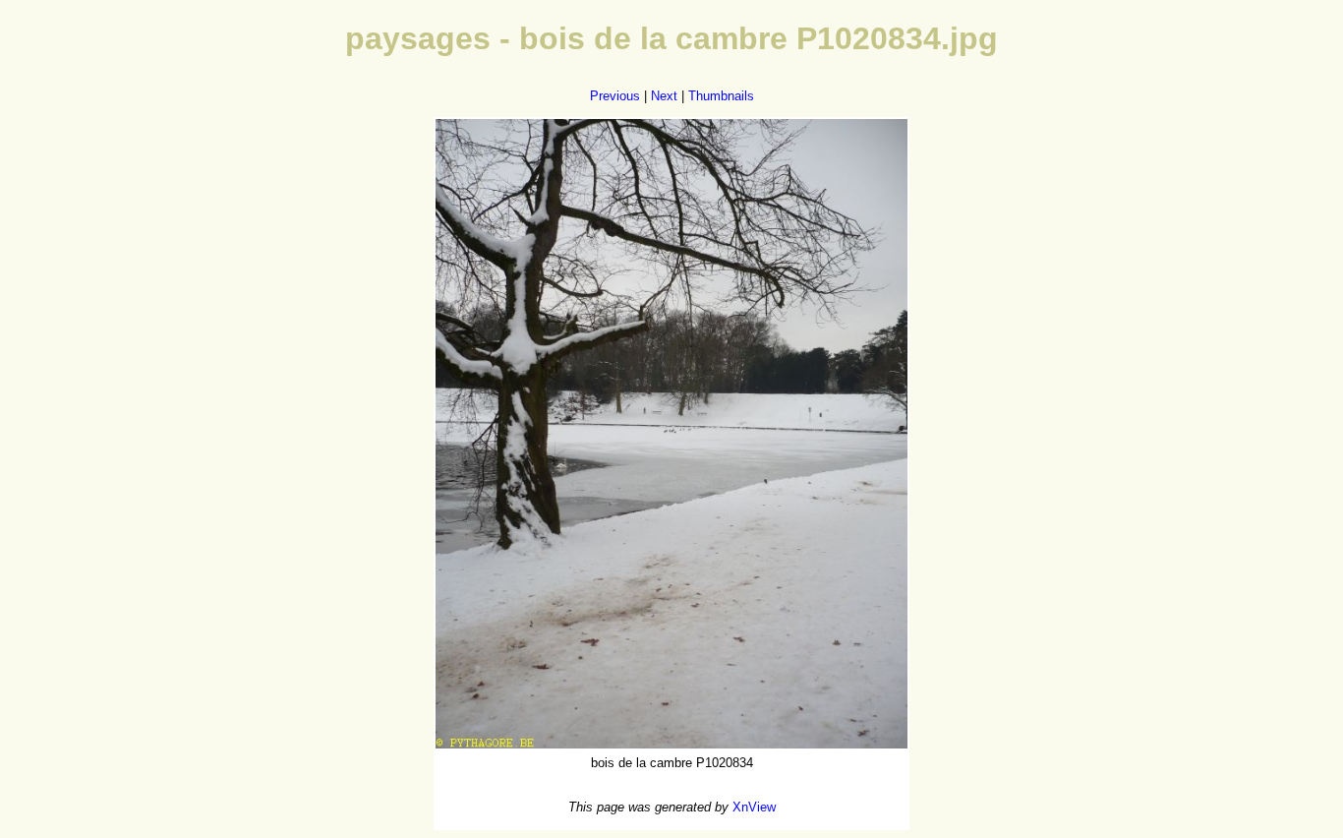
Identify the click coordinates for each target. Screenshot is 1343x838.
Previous (615, 96)
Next (664, 96)
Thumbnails (721, 96)
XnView (754, 807)
